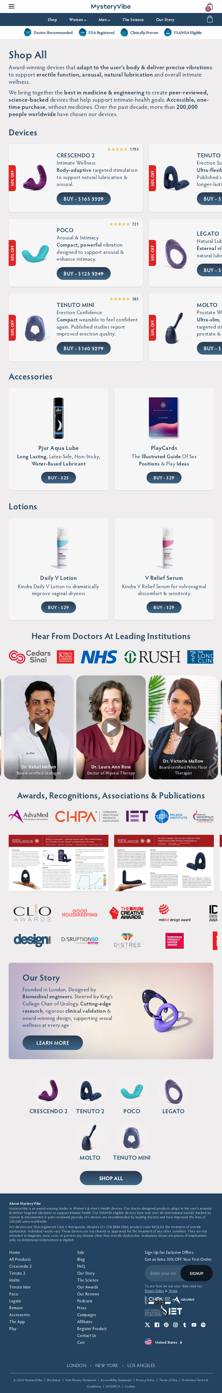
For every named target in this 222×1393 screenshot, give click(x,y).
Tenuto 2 (17, 1273)
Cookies (130, 1386)
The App (17, 1321)
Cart (81, 1342)
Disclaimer (54, 1380)
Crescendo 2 (20, 1266)
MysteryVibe (33, 1380)
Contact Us (86, 1335)
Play (12, 1328)
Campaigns (86, 1314)
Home (14, 1252)
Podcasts (84, 1300)
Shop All (111, 1178)
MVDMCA (113, 1386)
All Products (20, 1259)
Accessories (19, 1314)
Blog (81, 1259)
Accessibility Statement (116, 1380)
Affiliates (84, 1321)
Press (81, 1307)
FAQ (81, 1266)
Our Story (165, 19)
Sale (80, 1252)
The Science (133, 19)
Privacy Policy (145, 1380)
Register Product (92, 1328)
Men (104, 19)
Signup (196, 1273)
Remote (16, 1307)
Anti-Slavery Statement (80, 1380)
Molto (14, 1280)
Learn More (52, 1042)
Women (78, 19)
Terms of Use (168, 1380)
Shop (52, 19)
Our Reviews (88, 1294)
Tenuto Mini (20, 1287)
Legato (15, 1300)
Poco (13, 1294)
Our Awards (87, 1287)
